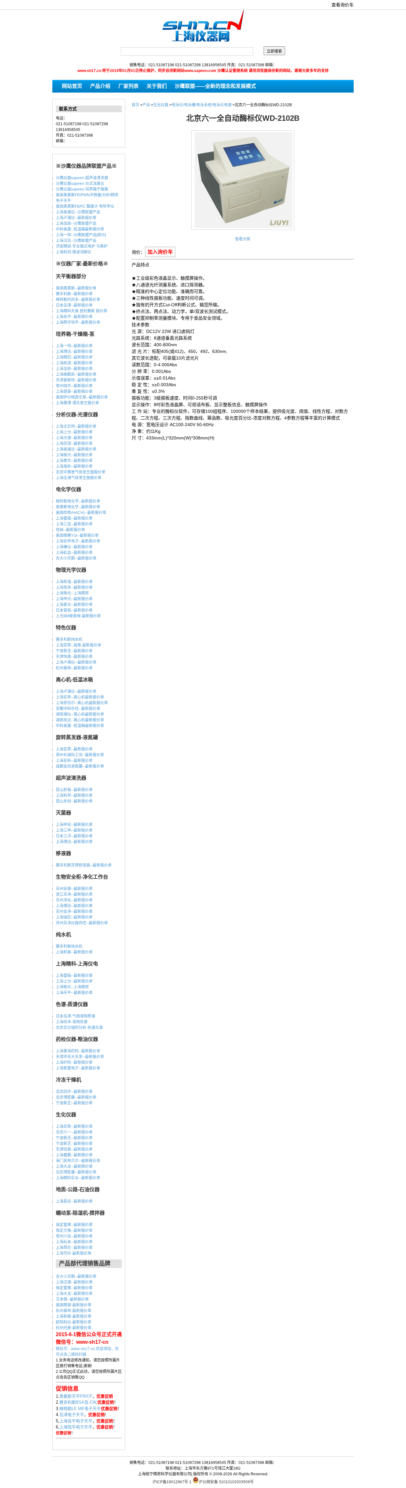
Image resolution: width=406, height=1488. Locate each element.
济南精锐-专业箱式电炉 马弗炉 (82, 246)
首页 (135, 105)
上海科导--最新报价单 (74, 795)
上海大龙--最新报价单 (74, 1166)
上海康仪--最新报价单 (74, 547)
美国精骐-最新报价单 (73, 1305)
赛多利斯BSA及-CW (77, 1402)
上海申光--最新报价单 (74, 599)
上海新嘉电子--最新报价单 (78, 1068)
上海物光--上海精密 (72, 593)
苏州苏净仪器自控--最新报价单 (82, 923)
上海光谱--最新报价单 (74, 438)
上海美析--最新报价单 (74, 466)
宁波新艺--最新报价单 (74, 1143)
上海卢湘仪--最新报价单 (76, 218)
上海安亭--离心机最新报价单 (80, 697)
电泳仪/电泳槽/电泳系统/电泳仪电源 (202, 105)
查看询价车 (342, 4)
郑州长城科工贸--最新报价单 (80, 755)
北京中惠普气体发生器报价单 (80, 472)
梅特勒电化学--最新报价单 (78, 501)
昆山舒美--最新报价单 (74, 790)
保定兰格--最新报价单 (74, 1230)
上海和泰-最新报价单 (73, 1316)
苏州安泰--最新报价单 (74, 889)
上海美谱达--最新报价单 (76, 449)
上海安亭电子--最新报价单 (78, 541)
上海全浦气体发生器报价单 (79, 478)
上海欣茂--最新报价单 (74, 443)
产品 (146, 105)
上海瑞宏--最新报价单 (74, 917)
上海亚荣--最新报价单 (74, 749)
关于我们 (157, 86)
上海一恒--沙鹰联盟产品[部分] (81, 235)
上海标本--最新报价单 (74, 1242)
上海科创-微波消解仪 (73, 252)
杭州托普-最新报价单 (73, 1328)
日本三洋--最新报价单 (74, 836)
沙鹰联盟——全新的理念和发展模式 (215, 86)
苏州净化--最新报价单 (74, 900)
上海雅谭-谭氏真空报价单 (77, 403)
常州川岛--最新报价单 (74, 1236)
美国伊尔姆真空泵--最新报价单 (82, 397)
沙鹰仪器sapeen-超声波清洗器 (82, 178)
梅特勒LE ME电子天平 (80, 1408)
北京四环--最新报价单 (74, 1091)
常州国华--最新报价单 (74, 386)
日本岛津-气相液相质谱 (75, 1016)
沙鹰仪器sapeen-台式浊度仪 (80, 183)
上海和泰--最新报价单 (74, 952)
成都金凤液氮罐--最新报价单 (80, 766)
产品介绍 (100, 86)
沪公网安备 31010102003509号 (226, 1481)
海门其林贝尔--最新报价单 (78, 1161)
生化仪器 (160, 105)
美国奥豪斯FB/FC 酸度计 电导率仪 (85, 206)
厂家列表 (128, 86)
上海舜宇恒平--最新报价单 (78, 322)
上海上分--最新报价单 (74, 432)
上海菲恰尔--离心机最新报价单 (82, 703)
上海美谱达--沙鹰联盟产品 (78, 212)
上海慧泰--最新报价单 (74, 391)
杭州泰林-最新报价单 (73, 1311)
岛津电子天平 (71, 1414)
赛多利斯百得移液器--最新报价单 (84, 865)
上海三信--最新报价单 (74, 524)
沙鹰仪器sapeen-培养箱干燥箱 (82, 189)
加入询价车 (160, 252)
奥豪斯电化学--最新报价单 (78, 507)
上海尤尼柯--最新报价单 (76, 426)
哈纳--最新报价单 (70, 530)
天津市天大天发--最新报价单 (80, 1057)
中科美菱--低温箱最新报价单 (80, 229)
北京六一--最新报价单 (74, 1132)
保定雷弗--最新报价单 (74, 1225)
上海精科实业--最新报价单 (78, 1178)
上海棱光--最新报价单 (74, 455)
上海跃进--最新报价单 (74, 363)
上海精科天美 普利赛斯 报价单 (81, 311)
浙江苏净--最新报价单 (74, 894)
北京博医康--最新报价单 (76, 1097)
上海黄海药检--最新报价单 (78, 1051)
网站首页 (72, 86)
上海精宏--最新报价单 (74, 357)
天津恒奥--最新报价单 (74, 656)
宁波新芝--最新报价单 (74, 651)
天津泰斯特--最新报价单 (76, 380)
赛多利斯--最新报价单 (74, 294)
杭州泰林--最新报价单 (74, 668)
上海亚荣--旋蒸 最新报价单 (78, 645)
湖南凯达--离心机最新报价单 (80, 720)
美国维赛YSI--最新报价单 (77, 535)
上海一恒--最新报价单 (74, 346)
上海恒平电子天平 (75, 1427)
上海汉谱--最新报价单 (74, 1282)
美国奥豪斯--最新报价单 (76, 288)
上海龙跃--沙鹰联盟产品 (76, 223)
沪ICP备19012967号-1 (172, 1482)
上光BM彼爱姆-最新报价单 (78, 616)
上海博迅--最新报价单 (74, 351)
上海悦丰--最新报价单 (74, 587)
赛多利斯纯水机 (69, 639)
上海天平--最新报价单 (74, 993)
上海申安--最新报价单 (74, 824)
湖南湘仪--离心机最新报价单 (80, 714)
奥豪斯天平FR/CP (75, 1396)
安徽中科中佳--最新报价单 (78, 708)
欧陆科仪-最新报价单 (73, 1322)
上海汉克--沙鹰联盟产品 (76, 240)
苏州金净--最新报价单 (74, 911)
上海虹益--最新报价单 (74, 552)
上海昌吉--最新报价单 (74, 1201)
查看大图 (242, 239)
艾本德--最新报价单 (72, 1299)
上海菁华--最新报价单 (74, 460)
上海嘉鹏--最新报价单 (74, 1155)
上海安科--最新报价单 (74, 760)
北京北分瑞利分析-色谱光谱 (79, 1027)
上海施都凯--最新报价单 (76, 374)
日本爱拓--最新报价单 (74, 610)
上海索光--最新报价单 (74, 604)
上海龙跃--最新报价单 (74, 369)
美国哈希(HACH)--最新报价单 (81, 512)
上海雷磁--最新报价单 (74, 518)
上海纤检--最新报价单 (74, 1062)
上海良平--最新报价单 (74, 317)
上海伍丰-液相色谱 (72, 1022)
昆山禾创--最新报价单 (74, 801)
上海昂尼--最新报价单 (74, 1247)
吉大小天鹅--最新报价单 (76, 558)
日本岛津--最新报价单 (74, 305)
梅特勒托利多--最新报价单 (78, 299)
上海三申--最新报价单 (74, 830)
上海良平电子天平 (75, 1421)
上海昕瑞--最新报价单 (74, 582)
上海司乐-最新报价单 (73, 1253)
